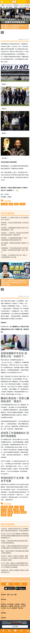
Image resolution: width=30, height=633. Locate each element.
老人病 (9, 608)
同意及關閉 (15, 626)
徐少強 (4, 510)
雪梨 (22, 507)
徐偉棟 (4, 512)
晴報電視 (8, 5)
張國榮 (17, 512)
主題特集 (15, 5)
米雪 (22, 510)
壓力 (11, 507)
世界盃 (23, 204)
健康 (3, 5)
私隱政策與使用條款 (16, 623)
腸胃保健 (16, 606)
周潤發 (24, 512)
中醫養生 (23, 604)
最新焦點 (3, 595)
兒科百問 (23, 606)
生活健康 (16, 604)
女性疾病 (3, 608)
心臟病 (16, 510)
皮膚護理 (14, 608)
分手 (17, 507)
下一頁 (15, 190)
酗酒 (10, 510)
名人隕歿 (4, 204)
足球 (11, 204)
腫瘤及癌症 (4, 606)
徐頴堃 (10, 512)
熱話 (11, 595)
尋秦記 (4, 515)
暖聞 (15, 595)
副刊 (26, 5)
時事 (21, 5)
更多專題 (20, 608)
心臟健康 (10, 606)
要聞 (8, 595)
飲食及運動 (10, 604)
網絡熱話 (4, 507)
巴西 (17, 204)
